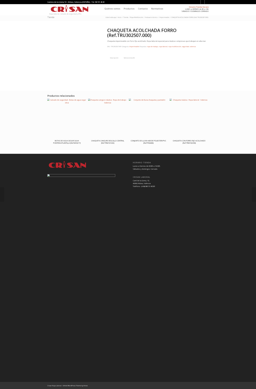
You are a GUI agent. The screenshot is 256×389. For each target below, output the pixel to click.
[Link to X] (207, 2)
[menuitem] (112, 8)
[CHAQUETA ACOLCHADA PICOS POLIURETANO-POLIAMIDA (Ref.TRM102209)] (2, 194)
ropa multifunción (174, 46)
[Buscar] (167, 8)
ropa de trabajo (152, 46)
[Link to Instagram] (203, 2)
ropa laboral (163, 46)
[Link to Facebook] (199, 2)
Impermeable (134, 46)
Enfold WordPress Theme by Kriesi (75, 386)
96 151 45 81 (100, 2)
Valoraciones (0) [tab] (129, 58)
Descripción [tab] (114, 58)
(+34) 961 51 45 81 (148, 186)
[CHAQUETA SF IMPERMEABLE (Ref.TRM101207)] (254, 194)
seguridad (185, 46)
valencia (193, 46)
